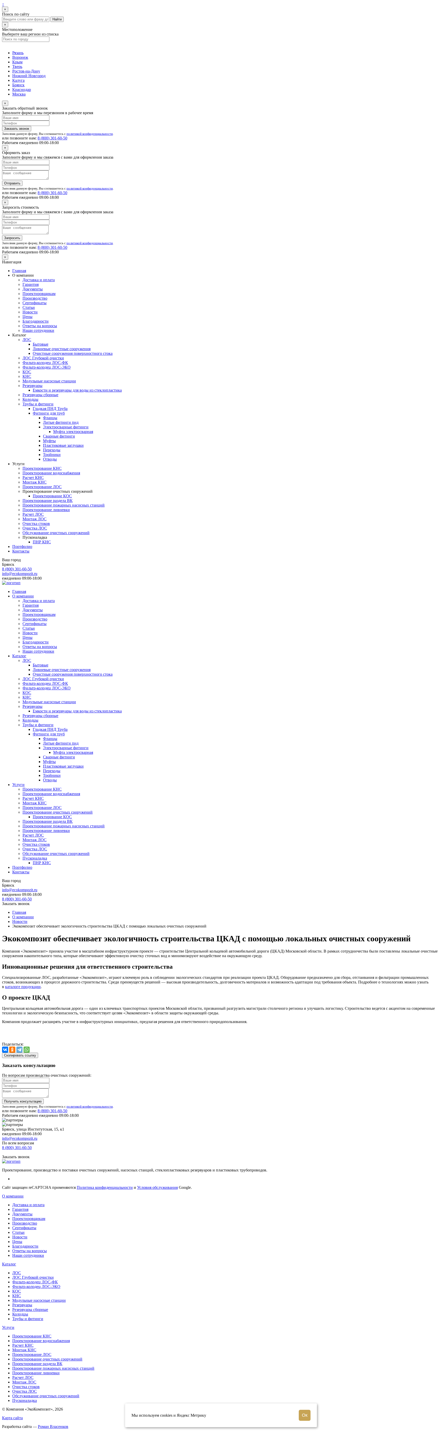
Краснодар (21, 89)
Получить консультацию (23, 1101)
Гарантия (31, 284)
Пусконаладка (35, 858)
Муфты (49, 441)
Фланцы (50, 418)
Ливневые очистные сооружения (62, 349)
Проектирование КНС (42, 468)
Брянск (18, 85)
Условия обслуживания (157, 1187)
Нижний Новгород (29, 76)
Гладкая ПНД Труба (50, 408)
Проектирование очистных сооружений (58, 812)
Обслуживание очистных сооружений (56, 533)
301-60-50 (52, 138)
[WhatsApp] (27, 1050)
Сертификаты (35, 303)
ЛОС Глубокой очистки (43, 358)
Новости (30, 312)
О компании (23, 596)
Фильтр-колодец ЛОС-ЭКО (47, 367)
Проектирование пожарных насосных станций (64, 505)
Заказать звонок (16, 129)
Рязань (18, 53)
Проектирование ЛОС (42, 487)
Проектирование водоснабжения (51, 473)
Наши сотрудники (38, 330)
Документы (33, 289)
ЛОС (27, 339)
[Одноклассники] (12, 1050)
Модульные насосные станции (49, 381)
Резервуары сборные (40, 395)
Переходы (51, 450)
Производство (35, 298)
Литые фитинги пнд (61, 422)
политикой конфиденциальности (90, 134)
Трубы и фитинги (38, 404)
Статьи (29, 307)
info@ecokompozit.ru (19, 573)
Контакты (20, 551)
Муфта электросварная (73, 431)
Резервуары (32, 385)
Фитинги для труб (49, 413)
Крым (17, 62)
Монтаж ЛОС (35, 519)
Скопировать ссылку (20, 1055)
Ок (304, 1415)
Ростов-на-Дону (26, 71)
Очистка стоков (36, 523)
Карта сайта (12, 1418)
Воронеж (20, 57)
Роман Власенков (53, 1426)
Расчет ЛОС (33, 514)
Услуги (18, 784)
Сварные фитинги (59, 436)
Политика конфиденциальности (105, 1187)
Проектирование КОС (52, 496)
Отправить (12, 183)
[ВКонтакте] (5, 1050)
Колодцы (30, 399)
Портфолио (22, 546)
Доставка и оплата (39, 280)
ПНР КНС (42, 542)
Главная (19, 270)
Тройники (52, 454)
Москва (19, 94)
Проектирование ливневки (46, 510)
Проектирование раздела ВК (48, 500)
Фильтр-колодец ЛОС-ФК (45, 362)
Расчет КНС (33, 477)
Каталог (19, 656)
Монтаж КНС (35, 482)
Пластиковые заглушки (63, 445)
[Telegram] (19, 1050)
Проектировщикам (39, 293)
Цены (27, 316)
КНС (27, 376)
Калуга (18, 80)
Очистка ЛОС (35, 528)
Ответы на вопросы (40, 326)
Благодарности (36, 321)
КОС (27, 372)
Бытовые (40, 344)
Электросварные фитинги (66, 427)
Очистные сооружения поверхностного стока (73, 353)
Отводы (50, 459)
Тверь (17, 66)
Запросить (12, 238)
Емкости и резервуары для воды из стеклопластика (77, 390)
